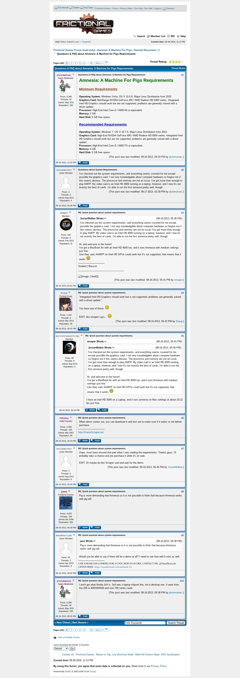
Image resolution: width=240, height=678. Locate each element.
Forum (115, 8)
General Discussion (145, 50)
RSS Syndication (170, 654)
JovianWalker (175, 467)
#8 (182, 491)
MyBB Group (90, 671)
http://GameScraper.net (91, 432)
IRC (173, 36)
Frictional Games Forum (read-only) (74, 50)
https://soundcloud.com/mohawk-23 (113, 566)
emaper (178, 279)
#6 (182, 418)
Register (86, 42)
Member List (158, 36)
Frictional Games (102, 8)
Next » (99, 63)
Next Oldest (63, 622)
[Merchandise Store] (168, 8)
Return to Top (103, 654)
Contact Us (68, 654)
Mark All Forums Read (147, 654)
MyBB (67, 671)
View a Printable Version (69, 637)
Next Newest (79, 622)
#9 (182, 535)
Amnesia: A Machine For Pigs (114, 50)
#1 (182, 75)
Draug (179, 321)
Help (183, 36)
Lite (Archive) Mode (123, 654)
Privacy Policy (126, 8)
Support (157, 8)
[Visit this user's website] (90, 411)
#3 (182, 212)
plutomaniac (175, 156)
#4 (182, 293)
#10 (182, 581)
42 (91, 63)
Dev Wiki (148, 8)
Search (141, 36)
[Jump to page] (106, 63)
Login (76, 42)
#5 (182, 336)
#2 (182, 170)
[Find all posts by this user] (83, 164)
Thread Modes (178, 68)
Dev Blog (138, 8)
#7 (182, 448)
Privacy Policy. (159, 666)
